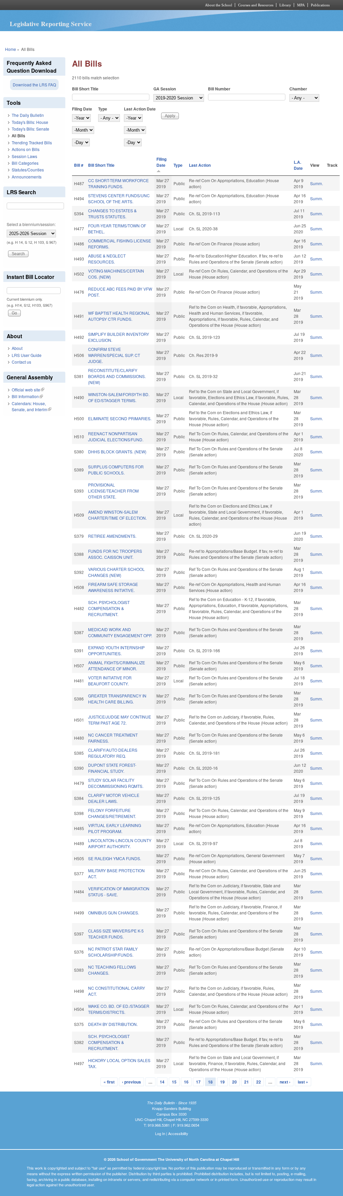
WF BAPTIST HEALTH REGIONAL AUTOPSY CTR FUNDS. (119, 316)
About (17, 348)
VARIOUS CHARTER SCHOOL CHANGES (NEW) (116, 572)
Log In (160, 1133)
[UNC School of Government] (83, 5)
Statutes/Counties (28, 169)
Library (285, 5)
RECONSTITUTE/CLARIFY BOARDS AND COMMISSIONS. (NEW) (117, 376)
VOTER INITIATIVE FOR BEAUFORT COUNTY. (110, 680)
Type (102, 109)
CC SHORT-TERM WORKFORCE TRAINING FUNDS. (118, 183)
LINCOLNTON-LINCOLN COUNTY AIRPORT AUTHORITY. (119, 843)
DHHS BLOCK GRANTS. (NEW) (117, 451)
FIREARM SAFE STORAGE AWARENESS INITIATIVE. (113, 587)
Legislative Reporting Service (51, 23)
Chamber (298, 89)
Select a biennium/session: (31, 224)
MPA (301, 5)
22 (258, 1082)
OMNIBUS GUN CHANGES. (113, 912)
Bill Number (219, 89)
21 (246, 1082)
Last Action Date (140, 109)
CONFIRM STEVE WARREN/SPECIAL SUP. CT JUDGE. (114, 355)
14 (162, 1082)
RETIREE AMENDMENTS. (112, 536)
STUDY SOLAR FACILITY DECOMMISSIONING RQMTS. (115, 783)
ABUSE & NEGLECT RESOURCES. (107, 259)
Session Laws (24, 156)
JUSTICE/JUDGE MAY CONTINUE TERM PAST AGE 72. (119, 720)
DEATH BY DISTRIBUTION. (113, 1024)
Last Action (200, 165)
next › (285, 1082)
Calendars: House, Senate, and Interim (31, 406)
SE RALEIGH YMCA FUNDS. (114, 858)
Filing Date (82, 109)
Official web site (28, 389)
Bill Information (27, 396)
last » (303, 1082)
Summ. (316, 183)
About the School (218, 5)
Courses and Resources (255, 5)
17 (198, 1082)
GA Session (164, 89)
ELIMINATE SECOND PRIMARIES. (119, 418)
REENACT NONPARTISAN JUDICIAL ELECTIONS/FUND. (115, 436)
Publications (320, 5)
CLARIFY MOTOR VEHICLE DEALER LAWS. (113, 798)
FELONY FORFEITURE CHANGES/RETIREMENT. (112, 813)
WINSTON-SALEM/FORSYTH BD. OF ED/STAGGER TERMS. (118, 397)
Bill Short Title (85, 89)
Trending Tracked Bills (32, 142)
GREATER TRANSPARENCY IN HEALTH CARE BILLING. (117, 698)
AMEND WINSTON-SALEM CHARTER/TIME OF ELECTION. (117, 515)
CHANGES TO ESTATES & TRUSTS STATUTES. (112, 213)
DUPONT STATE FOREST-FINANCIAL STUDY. (112, 768)
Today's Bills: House (30, 122)
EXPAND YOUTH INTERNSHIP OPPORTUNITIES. (116, 650)
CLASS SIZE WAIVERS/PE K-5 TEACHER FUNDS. (116, 934)
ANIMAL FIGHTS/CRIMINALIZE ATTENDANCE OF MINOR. (116, 665)
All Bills (18, 135)
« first (109, 1082)
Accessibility (178, 1133)
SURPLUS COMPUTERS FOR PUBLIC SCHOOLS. (116, 469)
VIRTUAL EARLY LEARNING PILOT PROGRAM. (114, 828)
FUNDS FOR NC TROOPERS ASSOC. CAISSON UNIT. (115, 554)
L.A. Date (298, 165)
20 (234, 1082)
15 (174, 1082)
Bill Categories (25, 163)
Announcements (27, 176)
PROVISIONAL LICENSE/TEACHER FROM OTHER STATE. (113, 491)
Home (10, 49)
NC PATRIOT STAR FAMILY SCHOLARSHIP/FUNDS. (113, 952)
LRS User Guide (27, 355)
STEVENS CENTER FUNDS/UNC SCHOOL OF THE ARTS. (119, 198)
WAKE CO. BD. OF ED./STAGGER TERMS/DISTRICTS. (118, 1009)
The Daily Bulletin (28, 115)
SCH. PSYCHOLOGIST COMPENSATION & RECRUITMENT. (109, 608)
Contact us (21, 362)
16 (186, 1082)
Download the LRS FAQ (34, 84)
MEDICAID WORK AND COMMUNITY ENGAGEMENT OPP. (120, 632)
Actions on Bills (26, 149)
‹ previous (131, 1082)
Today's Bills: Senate (30, 129)
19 (222, 1082)
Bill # (78, 165)
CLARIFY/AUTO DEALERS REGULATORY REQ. (112, 753)
